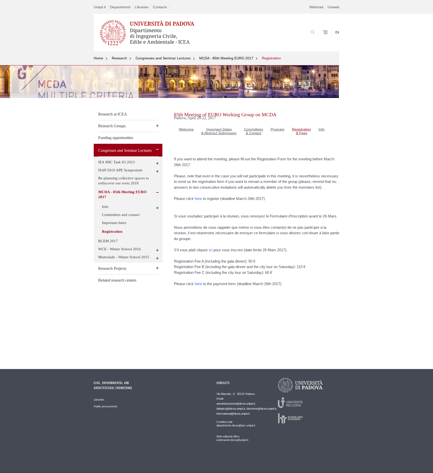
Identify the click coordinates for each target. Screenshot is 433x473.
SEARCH (330, 39)
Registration (271, 58)
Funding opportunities (115, 138)
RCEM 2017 (108, 241)
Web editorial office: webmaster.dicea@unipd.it (232, 438)
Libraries (142, 7)
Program (277, 129)
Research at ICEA (112, 114)
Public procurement (105, 406)
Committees (253, 129)
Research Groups (112, 126)
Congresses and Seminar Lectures (163, 58)
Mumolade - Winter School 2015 (123, 257)
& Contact (253, 133)
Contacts (160, 7)
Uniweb (333, 7)
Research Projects (112, 268)
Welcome (186, 129)
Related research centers (117, 280)
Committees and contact (121, 215)
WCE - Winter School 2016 (119, 249)
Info (105, 207)
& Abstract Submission (219, 133)
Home (98, 58)
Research (119, 58)
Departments (120, 7)
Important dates (114, 223)
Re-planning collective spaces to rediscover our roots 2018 (123, 180)
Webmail (316, 7)
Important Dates (219, 129)
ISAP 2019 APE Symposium (120, 170)
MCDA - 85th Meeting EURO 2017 (226, 58)
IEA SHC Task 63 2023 (116, 162)
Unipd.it (100, 7)
